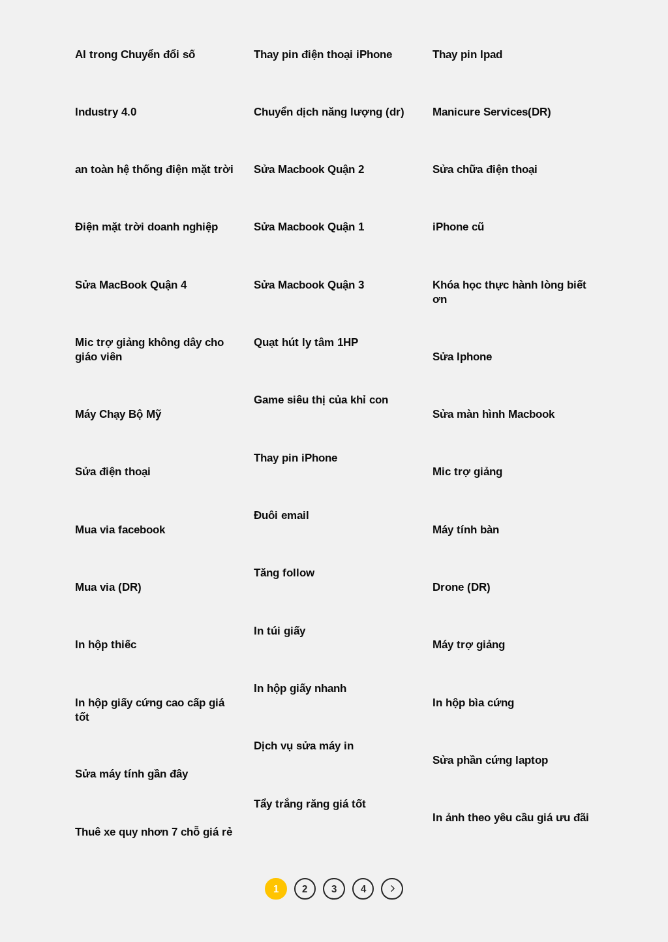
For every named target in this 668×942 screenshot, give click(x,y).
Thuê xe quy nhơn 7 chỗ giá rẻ (153, 832)
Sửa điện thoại (113, 471)
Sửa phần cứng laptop (490, 760)
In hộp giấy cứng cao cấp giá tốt (149, 710)
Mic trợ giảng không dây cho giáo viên (149, 349)
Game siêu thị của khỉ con (321, 400)
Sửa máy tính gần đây (131, 774)
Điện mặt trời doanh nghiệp (146, 227)
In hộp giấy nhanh (300, 688)
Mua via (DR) (108, 587)
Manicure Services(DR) (492, 112)
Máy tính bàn (466, 530)
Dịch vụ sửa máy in (304, 746)
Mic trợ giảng (467, 471)
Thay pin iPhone (295, 458)
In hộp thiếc (105, 644)
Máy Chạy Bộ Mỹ (118, 414)
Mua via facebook (120, 530)
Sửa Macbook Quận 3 (309, 285)
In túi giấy (279, 631)
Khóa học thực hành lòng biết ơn (509, 292)
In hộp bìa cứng (473, 703)
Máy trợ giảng (469, 644)
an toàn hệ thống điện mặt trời (154, 169)
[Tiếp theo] (392, 889)
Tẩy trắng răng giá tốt (310, 804)
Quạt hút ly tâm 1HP (306, 342)
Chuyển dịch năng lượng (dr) (329, 112)
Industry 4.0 (105, 112)
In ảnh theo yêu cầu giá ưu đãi (511, 817)
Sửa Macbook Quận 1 (309, 227)
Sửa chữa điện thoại (485, 169)
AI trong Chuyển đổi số (135, 54)
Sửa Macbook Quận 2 (309, 169)
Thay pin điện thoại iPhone (323, 54)
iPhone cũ (458, 227)
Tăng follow (284, 573)
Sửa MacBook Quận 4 (131, 285)
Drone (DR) (462, 587)
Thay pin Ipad (467, 54)
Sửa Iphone (462, 357)
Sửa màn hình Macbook (493, 414)
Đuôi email (281, 515)
